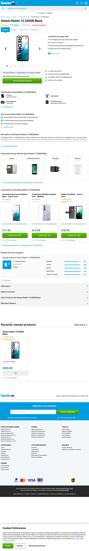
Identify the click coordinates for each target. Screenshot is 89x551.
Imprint (33, 494)
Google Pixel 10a (6, 437)
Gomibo (4, 463)
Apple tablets (66, 429)
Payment (34, 447)
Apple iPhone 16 (6, 431)
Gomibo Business (67, 447)
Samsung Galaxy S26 (7, 433)
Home (2, 17)
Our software (4, 467)
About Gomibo (5, 465)
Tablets (65, 427)
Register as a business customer (71, 449)
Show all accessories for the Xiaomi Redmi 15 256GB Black (23, 182)
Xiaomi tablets (66, 433)
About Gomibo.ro (18, 494)
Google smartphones (37, 437)
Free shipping (12, 240)
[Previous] (6, 49)
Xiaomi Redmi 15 (24, 17)
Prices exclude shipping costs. (64, 488)
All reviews (7, 280)
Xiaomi (15, 17)
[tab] (7, 66)
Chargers (3, 451)
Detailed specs (8, 107)
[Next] (39, 49)
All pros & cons (8, 127)
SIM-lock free (55, 53)
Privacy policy (5, 469)
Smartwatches (5, 457)
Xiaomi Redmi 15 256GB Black (40, 17)
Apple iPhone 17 (6, 429)
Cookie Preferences (43, 494)
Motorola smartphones (38, 435)
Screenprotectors (6, 449)
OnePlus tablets (66, 437)
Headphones (4, 455)
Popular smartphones (10, 427)
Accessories (6, 445)
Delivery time (35, 451)
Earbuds (3, 453)
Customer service (38, 445)
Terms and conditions (56, 494)
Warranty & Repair (36, 457)
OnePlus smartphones (37, 433)
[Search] (85, 8)
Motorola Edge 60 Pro (7, 439)
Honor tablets (66, 435)
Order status (35, 449)
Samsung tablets (67, 431)
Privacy (27, 494)
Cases (2, 447)
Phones (34, 427)
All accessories (5, 459)
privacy (77, 538)
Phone (8, 17)
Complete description (10, 146)
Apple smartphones (37, 429)
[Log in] (77, 3)
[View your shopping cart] (86, 3)
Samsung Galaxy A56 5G (8, 435)
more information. (63, 490)
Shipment (34, 453)
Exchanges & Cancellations (39, 455)
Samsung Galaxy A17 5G (8, 441)
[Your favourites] (81, 3)
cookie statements (9, 540)
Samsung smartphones (38, 431)
